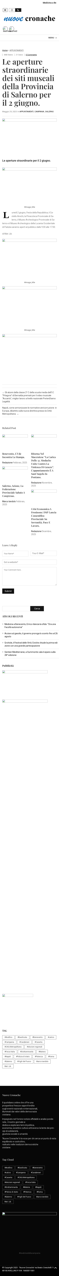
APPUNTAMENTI (17, 50)
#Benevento (37, 1037)
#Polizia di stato (22, 1057)
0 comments (31, 55)
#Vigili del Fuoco (24, 1061)
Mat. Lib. (8, 1066)
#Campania (9, 1042)
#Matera (42, 1052)
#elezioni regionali (34, 1047)
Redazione (7, 462)
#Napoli (8, 1057)
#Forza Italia (10, 1052)
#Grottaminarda (26, 1052)
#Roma (51, 1057)
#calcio (51, 1037)
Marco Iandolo (9, 501)
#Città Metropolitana (13, 1047)
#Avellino (8, 1037)
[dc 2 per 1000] (30, 841)
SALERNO (49, 111)
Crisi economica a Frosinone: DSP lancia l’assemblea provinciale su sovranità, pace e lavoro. (43, 517)
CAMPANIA (39, 111)
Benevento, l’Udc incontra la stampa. (13, 455)
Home (5, 50)
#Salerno (8, 1061)
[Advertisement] (29, 781)
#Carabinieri (24, 1042)
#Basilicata (22, 1037)
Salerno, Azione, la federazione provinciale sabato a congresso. (13, 490)
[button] (5, 10)
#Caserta (38, 1042)
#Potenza (39, 1057)
